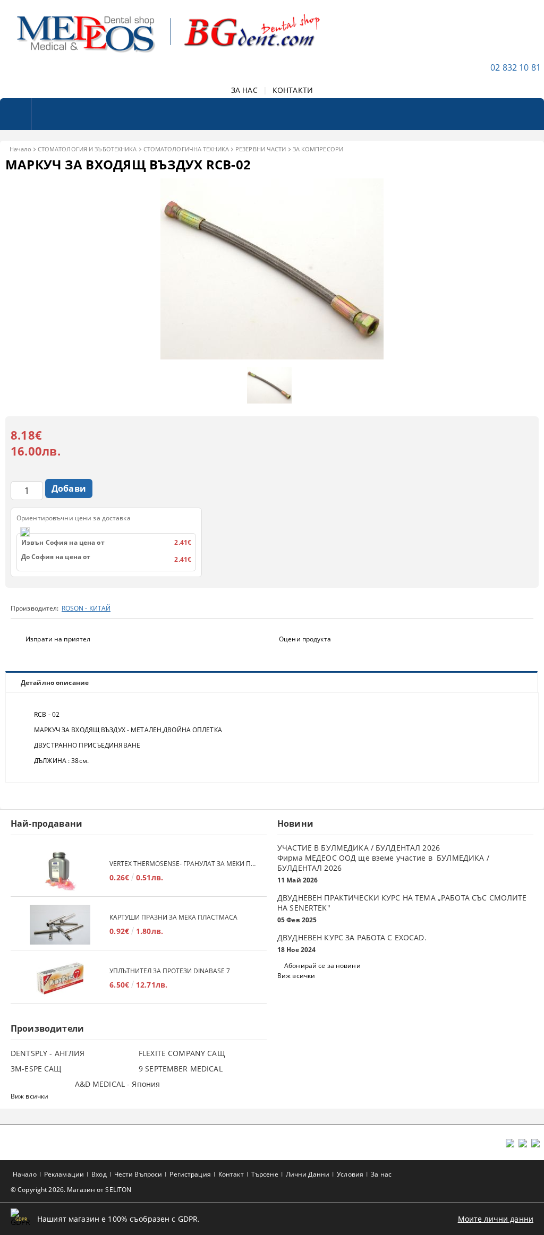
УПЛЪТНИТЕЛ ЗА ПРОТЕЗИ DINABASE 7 (169, 970)
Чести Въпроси (138, 1174)
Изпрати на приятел (58, 639)
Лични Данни (307, 1174)
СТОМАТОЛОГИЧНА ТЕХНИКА (186, 149)
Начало (20, 149)
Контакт (231, 1174)
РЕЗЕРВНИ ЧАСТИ (260, 149)
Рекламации (64, 1174)
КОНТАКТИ (293, 90)
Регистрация (189, 1174)
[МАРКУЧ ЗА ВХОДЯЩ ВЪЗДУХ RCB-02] (272, 356)
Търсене (264, 1174)
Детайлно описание (55, 682)
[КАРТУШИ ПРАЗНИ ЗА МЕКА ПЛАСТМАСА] (60, 925)
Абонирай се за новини (322, 965)
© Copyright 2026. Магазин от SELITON (71, 1189)
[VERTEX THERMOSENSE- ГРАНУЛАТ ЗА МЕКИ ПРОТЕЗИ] (60, 871)
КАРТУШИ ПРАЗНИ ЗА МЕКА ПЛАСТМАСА (173, 917)
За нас (381, 1174)
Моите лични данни (495, 1219)
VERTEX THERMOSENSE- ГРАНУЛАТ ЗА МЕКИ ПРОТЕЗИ (182, 863)
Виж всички (296, 975)
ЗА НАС (244, 90)
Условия (350, 1174)
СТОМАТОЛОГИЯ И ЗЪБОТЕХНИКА (87, 149)
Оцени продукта (305, 639)
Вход (98, 1174)
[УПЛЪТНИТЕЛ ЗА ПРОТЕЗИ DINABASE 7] (60, 978)
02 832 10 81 (515, 67)
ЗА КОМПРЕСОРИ (318, 149)
